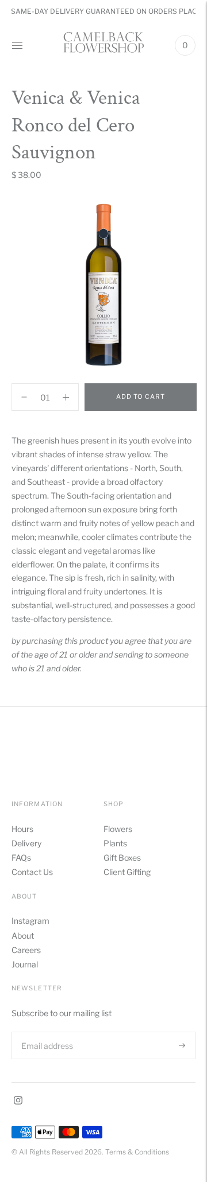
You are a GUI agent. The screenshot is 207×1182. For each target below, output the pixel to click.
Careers (26, 950)
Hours (22, 829)
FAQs (21, 857)
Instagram (30, 921)
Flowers (117, 829)
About (23, 935)
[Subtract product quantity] (65, 397)
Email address (46, 1031)
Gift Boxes (122, 857)
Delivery (26, 843)
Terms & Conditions (137, 1152)
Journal (25, 964)
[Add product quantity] (24, 397)
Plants (115, 843)
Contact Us (32, 872)
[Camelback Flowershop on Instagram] (18, 1101)
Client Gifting (127, 872)
